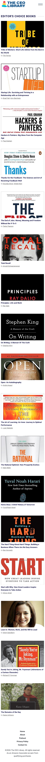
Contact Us (22, 745)
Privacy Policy (22, 741)
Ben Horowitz (8, 550)
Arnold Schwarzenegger (11, 266)
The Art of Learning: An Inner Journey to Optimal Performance (22, 406)
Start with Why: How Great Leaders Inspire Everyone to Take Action (22, 571)
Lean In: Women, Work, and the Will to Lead (22, 614)
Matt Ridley (7, 468)
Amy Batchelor (15, 98)
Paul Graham (7, 141)
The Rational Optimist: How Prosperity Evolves (22, 449)
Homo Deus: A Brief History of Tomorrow (22, 489)
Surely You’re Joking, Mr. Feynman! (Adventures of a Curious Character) (22, 654)
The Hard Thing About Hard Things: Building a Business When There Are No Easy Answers (22, 528)
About (22, 735)
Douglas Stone (8, 184)
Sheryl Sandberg (9, 633)
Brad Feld (6, 98)
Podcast (22, 738)
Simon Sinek (7, 593)
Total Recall (22, 247)
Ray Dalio (6, 306)
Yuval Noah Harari (9, 507)
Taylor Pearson (8, 226)
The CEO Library (13, 4)
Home (22, 731)
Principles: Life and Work (22, 287)
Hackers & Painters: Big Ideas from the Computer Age (22, 119)
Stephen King (7, 345)
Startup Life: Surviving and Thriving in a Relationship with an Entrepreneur (22, 77)
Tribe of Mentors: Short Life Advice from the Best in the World (22, 34)
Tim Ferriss (7, 55)
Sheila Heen (18, 184)
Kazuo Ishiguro (8, 715)
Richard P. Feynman (10, 675)
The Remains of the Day (22, 696)
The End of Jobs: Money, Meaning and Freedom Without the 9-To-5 (22, 205)
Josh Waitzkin (8, 428)
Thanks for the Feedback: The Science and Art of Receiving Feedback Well (22, 162)
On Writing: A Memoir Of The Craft (22, 327)
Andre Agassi (7, 385)
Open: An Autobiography (22, 366)
